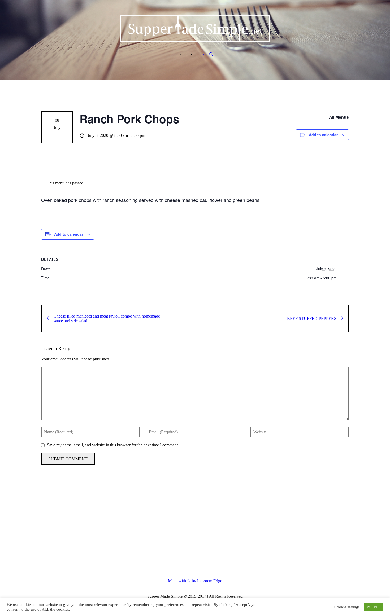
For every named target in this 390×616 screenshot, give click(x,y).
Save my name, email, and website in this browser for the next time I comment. (113, 445)
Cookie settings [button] (347, 607)
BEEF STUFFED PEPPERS (311, 318)
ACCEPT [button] (373, 607)
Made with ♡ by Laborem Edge (195, 581)
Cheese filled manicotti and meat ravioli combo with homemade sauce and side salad (107, 318)
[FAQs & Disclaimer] (186, 54)
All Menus (339, 117)
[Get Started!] (197, 54)
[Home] (175, 54)
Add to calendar (323, 134)
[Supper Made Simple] (195, 527)
